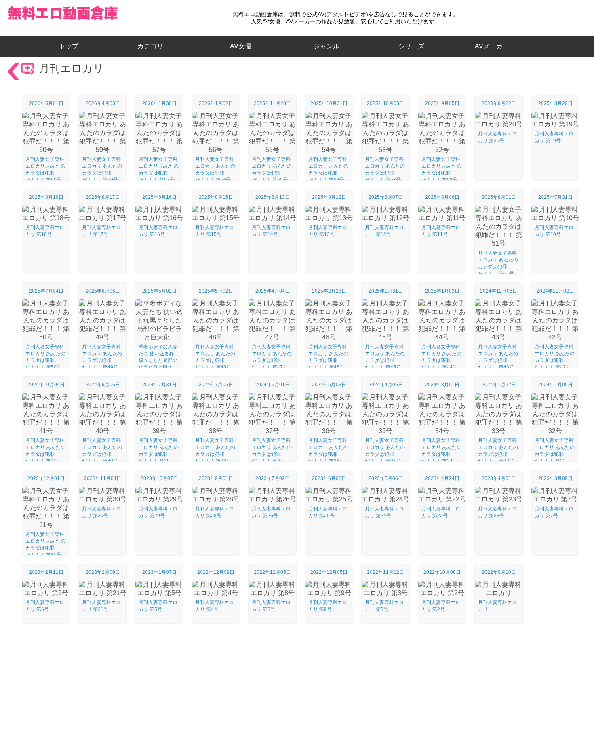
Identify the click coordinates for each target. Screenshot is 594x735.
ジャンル (326, 46)
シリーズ (411, 46)
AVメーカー (492, 46)
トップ (72, 46)
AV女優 (239, 46)
